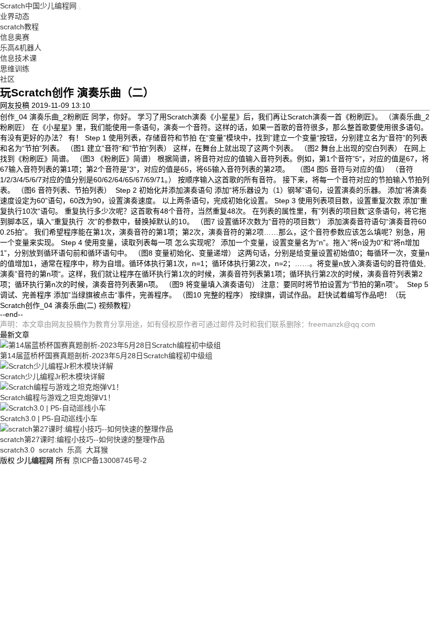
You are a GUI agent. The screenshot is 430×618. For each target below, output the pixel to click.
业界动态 (14, 16)
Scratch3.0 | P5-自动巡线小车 (49, 418)
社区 (7, 79)
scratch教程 (19, 27)
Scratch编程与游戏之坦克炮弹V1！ (57, 397)
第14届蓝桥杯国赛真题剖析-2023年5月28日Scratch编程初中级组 (106, 355)
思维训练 (14, 68)
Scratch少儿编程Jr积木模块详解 (52, 376)
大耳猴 (97, 450)
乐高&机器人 (20, 47)
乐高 (74, 450)
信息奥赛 (14, 37)
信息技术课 (18, 58)
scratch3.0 (17, 450)
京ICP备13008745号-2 (109, 460)
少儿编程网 (35, 460)
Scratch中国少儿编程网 (38, 6)
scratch (51, 450)
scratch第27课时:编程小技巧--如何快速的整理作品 (82, 439)
